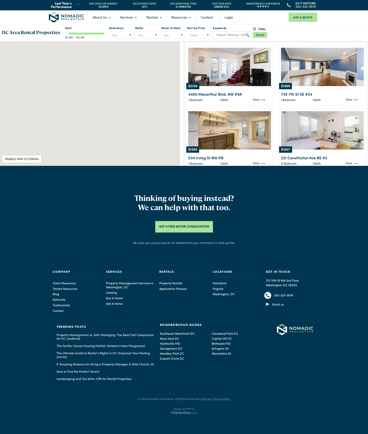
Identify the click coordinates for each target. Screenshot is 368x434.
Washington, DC (224, 294)
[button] (87, 101)
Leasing (111, 292)
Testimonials (61, 305)
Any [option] (114, 35)
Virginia (218, 289)
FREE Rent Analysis (253, 70)
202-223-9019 (283, 295)
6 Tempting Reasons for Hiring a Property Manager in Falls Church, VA (105, 364)
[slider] (67, 34)
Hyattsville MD (170, 343)
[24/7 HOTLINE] (289, 5)
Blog (56, 294)
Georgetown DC (171, 348)
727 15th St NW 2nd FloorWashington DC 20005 (282, 283)
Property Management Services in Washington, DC (130, 285)
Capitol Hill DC (222, 338)
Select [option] (194, 35)
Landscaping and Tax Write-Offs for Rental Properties (94, 379)
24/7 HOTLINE (305, 3)
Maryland (219, 283)
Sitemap (206, 399)
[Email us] (267, 305)
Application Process (173, 289)
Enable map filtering (22, 160)
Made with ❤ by (184, 409)
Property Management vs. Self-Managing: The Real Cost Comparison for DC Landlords (105, 337)
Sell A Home (114, 304)
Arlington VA (220, 348)
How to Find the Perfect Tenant (78, 371)
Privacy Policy (221, 399)
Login (229, 17)
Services (126, 17)
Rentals (152, 17)
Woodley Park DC (172, 353)
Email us (278, 304)
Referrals (59, 300)
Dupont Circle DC (172, 358)
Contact (207, 17)
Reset (260, 35)
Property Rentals (170, 283)
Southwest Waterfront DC (177, 333)
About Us (100, 17)
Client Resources (64, 283)
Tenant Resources (65, 289)
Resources (179, 17)
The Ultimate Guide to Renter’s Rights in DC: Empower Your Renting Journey (103, 355)
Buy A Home (114, 298)
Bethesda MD (221, 343)
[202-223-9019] (267, 295)
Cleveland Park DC (225, 333)
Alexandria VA (221, 353)
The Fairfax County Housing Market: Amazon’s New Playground (101, 346)
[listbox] (121, 35)
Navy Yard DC (169, 338)
